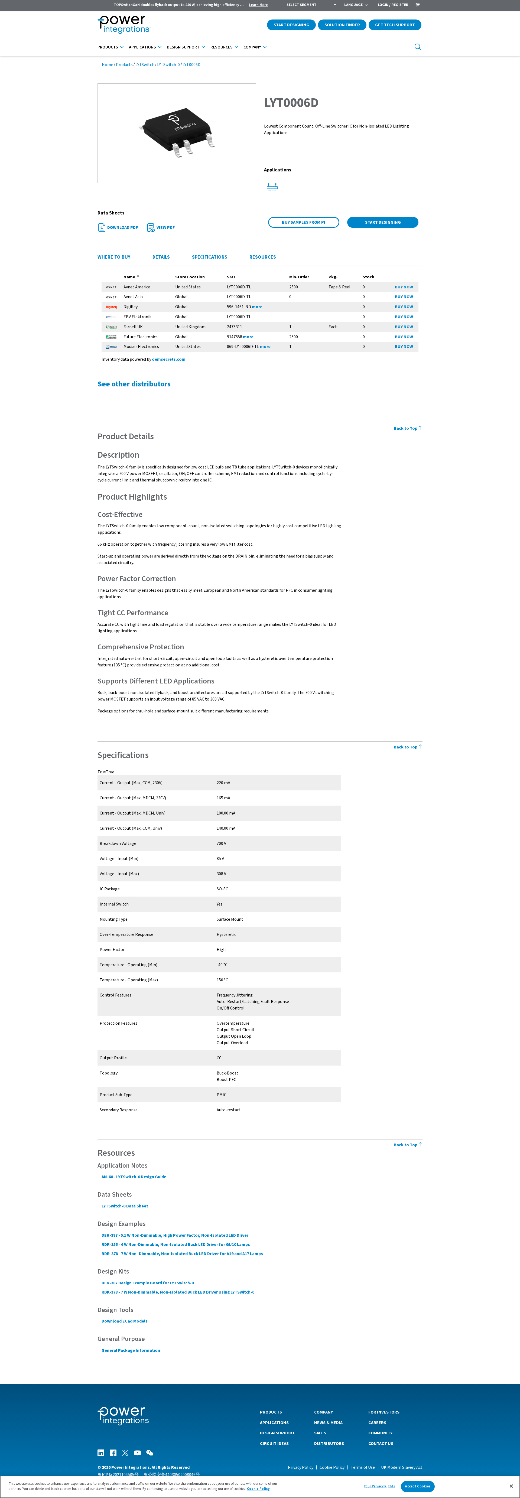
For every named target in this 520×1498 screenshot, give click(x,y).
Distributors (329, 1444)
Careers (377, 1423)
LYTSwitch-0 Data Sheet (125, 1206)
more (257, 307)
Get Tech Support (395, 25)
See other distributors (134, 384)
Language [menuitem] (353, 5)
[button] (177, 133)
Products (108, 47)
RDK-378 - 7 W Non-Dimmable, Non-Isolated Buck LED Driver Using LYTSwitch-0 (178, 1292)
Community (380, 1433)
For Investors (383, 1412)
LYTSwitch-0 (168, 65)
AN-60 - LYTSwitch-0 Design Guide (134, 1177)
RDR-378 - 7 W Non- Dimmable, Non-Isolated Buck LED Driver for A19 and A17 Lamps (182, 1254)
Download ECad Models (125, 1321)
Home (107, 65)
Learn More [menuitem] (258, 5)
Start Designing (291, 25)
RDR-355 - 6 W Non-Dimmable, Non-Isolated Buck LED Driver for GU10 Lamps (176, 1245)
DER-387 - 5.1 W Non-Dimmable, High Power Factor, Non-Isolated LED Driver (175, 1235)
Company (252, 47)
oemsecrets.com (169, 359)
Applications (142, 47)
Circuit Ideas (274, 1444)
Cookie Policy (332, 1467)
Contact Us (380, 1444)
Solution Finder (342, 25)
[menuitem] (417, 5)
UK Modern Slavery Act (401, 1467)
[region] (260, 1487)
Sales (320, 1433)
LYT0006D (191, 65)
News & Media (328, 1423)
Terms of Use (363, 1467)
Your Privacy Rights (379, 1486)
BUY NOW (404, 287)
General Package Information (131, 1350)
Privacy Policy (300, 1467)
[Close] (511, 1486)
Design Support (183, 47)
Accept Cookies (417, 1486)
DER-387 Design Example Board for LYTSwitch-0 (148, 1283)
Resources (221, 47)
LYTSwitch (144, 65)
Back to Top (406, 428)
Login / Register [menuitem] (393, 5)
